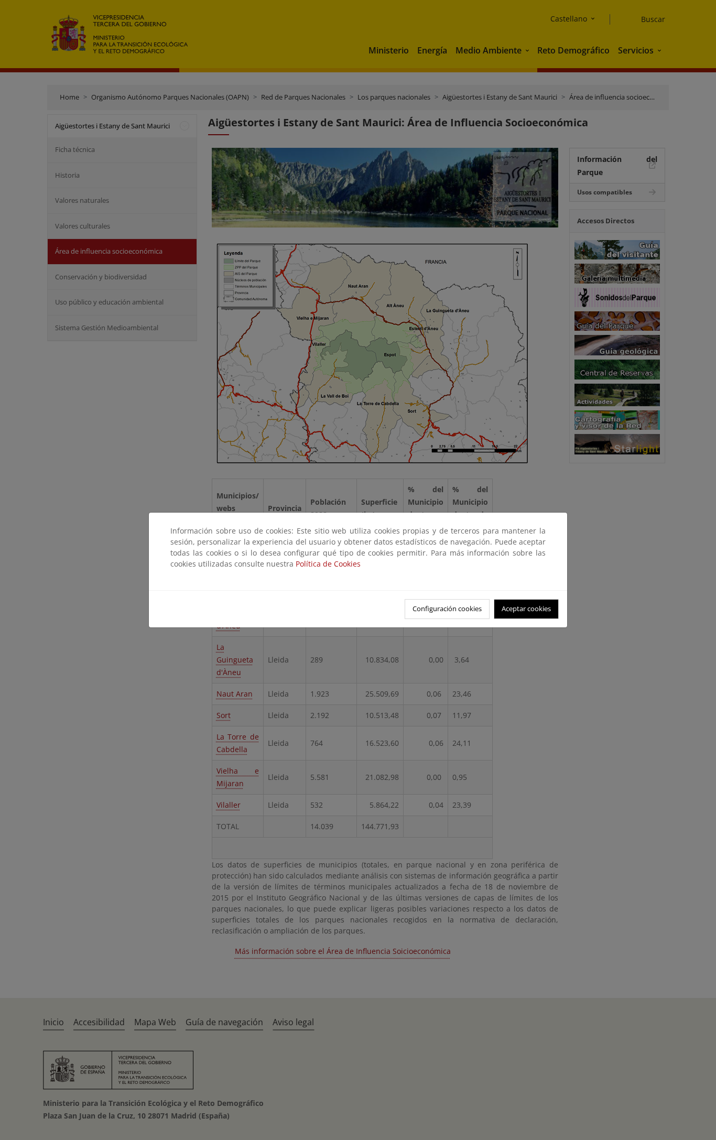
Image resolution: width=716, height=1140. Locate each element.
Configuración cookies (447, 608)
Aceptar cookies (526, 608)
